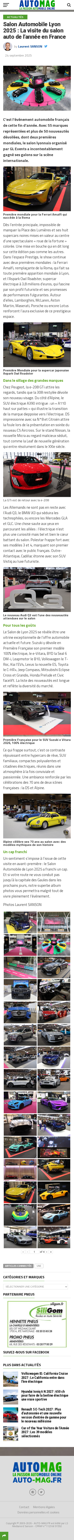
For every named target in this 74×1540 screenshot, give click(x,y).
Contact (24, 1507)
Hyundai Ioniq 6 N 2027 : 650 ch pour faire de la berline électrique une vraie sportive (44, 1395)
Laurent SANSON (30, 46)
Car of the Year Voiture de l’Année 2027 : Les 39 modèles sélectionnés (45, 1432)
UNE (39, 1266)
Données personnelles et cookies (38, 1512)
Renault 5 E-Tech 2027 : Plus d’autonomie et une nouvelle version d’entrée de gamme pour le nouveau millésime (43, 1415)
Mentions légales (44, 1507)
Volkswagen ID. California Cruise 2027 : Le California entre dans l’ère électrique (44, 1377)
